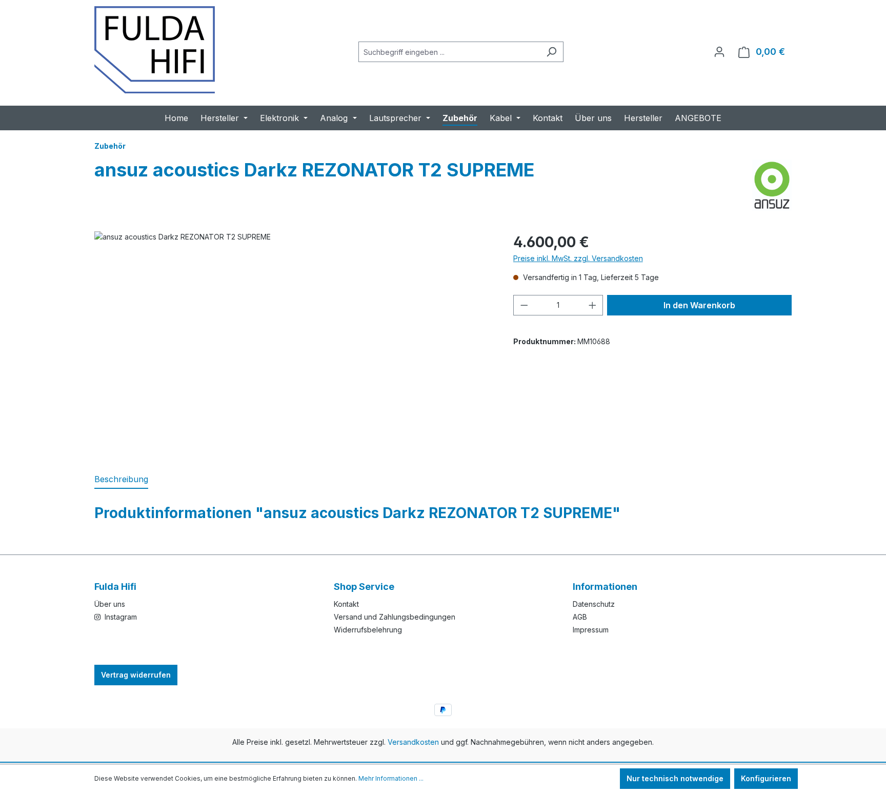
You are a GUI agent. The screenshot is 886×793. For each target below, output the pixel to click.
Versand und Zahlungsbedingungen (394, 616)
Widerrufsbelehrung (368, 629)
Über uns (109, 604)
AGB (580, 616)
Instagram (120, 616)
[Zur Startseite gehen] (154, 49)
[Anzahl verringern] (524, 305)
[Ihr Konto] (719, 52)
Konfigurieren (766, 778)
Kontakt (346, 604)
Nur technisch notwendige (675, 778)
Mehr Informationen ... (391, 778)
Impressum (591, 629)
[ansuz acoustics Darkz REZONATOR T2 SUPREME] (293, 341)
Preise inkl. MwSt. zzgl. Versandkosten (578, 258)
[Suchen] (551, 52)
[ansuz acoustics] (772, 185)
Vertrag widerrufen (136, 674)
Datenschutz (594, 604)
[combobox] (449, 52)
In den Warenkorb (699, 305)
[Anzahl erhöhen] (592, 305)
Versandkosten (413, 742)
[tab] (121, 479)
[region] (293, 341)
